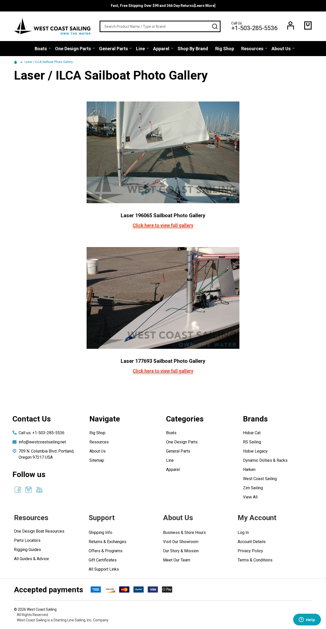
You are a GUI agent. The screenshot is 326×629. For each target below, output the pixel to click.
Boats (41, 48)
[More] (49, 48)
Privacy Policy (250, 550)
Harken (249, 469)
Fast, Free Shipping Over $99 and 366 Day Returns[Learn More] (163, 6)
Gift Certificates (103, 560)
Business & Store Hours (184, 532)
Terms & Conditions (255, 560)
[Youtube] (39, 489)
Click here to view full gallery (163, 225)
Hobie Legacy (255, 451)
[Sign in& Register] (291, 25)
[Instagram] (28, 489)
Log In (243, 532)
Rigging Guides (27, 549)
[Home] (16, 62)
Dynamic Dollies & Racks (265, 460)
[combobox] (160, 26)
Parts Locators (27, 540)
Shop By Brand (193, 48)
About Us (281, 48)
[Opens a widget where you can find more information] (307, 620)
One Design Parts (73, 48)
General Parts (113, 48)
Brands (255, 418)
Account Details (252, 541)
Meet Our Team (176, 560)
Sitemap (96, 460)
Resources (252, 48)
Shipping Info (100, 532)
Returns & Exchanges (107, 541)
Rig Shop (224, 48)
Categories (184, 418)
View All (250, 497)
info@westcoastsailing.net (42, 442)
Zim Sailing (253, 487)
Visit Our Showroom (180, 541)
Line (140, 48)
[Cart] (308, 25)
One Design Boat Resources (39, 531)
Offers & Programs (106, 550)
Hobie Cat (252, 432)
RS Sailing (252, 442)
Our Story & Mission (181, 550)
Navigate (104, 418)
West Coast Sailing (260, 478)
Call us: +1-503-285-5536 (41, 432)
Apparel (161, 48)
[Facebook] (17, 489)
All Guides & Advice (31, 558)
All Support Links (104, 569)
